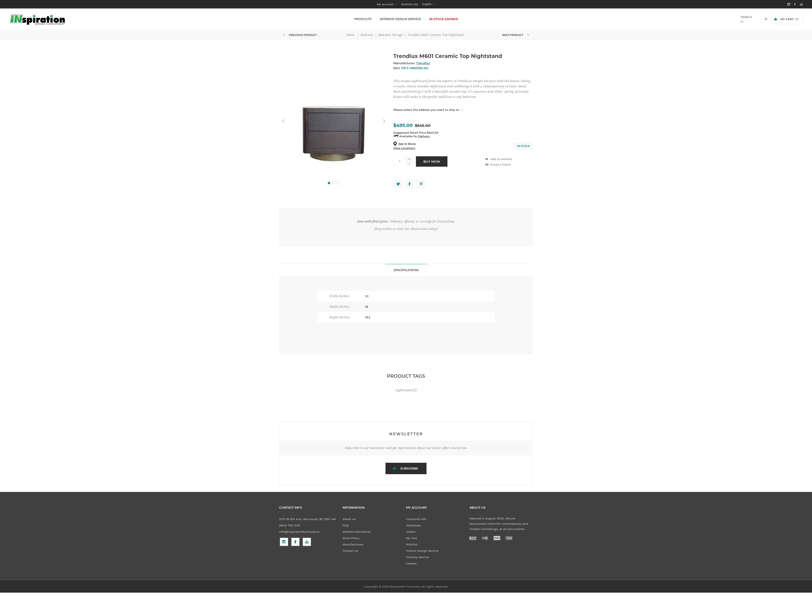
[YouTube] (307, 542)
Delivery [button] (424, 136)
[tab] (406, 270)
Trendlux (423, 63)
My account (385, 4)
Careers (411, 563)
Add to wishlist (501, 159)
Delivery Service (417, 557)
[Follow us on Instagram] (284, 542)
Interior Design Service (422, 550)
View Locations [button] (404, 148)
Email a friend (500, 164)
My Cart (411, 538)
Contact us (350, 550)
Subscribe (409, 468)
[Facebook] (295, 542)
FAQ (346, 525)
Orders (411, 531)
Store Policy (351, 538)
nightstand (404, 390)
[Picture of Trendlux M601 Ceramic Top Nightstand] (333, 121)
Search (766, 19)
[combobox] (751, 17)
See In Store (407, 144)
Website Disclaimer (357, 531)
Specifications (406, 270)
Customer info (416, 519)
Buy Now (431, 161)
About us (349, 519)
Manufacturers (353, 544)
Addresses (413, 525)
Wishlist (412, 544)
